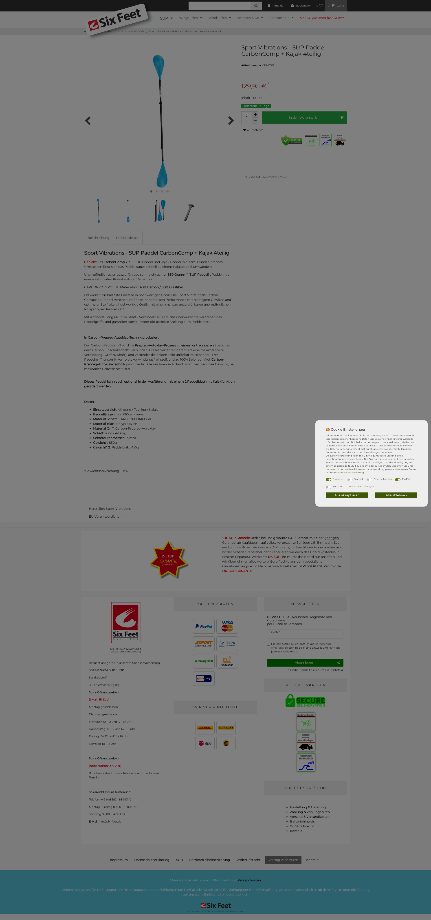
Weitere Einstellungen (361, 486)
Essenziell (338, 478)
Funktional (339, 486)
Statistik (358, 478)
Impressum (332, 469)
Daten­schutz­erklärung (351, 472)
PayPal (406, 478)
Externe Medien (383, 478)
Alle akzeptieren (346, 495)
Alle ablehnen (396, 495)
